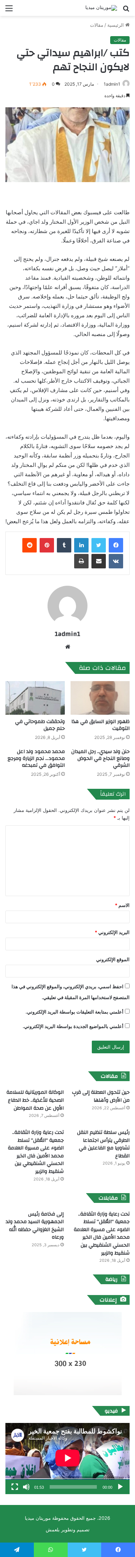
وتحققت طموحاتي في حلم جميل (40, 725)
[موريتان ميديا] (101, 8)
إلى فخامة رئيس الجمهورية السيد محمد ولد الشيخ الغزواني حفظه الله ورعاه (35, 1225)
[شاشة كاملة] (14, 1487)
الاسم (122, 905)
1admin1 (112, 84)
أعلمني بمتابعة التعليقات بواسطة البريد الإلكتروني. (74, 1012)
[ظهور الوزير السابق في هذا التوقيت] (100, 698)
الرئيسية (116, 25)
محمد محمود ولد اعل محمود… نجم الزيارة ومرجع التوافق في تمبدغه (36, 758)
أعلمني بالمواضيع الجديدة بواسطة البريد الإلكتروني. (73, 1026)
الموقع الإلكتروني (113, 959)
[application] (67, 1458)
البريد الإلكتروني (112, 932)
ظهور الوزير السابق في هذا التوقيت (100, 725)
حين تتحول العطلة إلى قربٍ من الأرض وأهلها (101, 1096)
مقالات (96, 25)
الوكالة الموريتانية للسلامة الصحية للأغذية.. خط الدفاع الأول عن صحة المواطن (35, 1100)
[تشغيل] (120, 1487)
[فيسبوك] (116, 545)
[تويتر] (98, 545)
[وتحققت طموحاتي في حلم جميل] (35, 698)
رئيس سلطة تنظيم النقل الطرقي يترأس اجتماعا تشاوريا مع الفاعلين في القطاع (103, 1144)
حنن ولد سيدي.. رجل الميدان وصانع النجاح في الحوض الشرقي (100, 758)
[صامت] (26, 1487)
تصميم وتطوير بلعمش (68, 1529)
